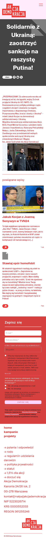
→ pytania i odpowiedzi (18, 447)
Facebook (14, 77)
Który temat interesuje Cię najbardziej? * (23, 345)
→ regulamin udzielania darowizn (19, 458)
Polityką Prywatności (12, 414)
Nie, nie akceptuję (14, 389)
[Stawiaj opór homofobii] (5, 255)
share (7, 77)
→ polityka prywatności (18, 464)
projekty (10, 436)
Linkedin (17, 77)
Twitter (21, 77)
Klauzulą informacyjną (29, 412)
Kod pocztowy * (12, 338)
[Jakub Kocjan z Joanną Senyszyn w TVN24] (23, 199)
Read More (5, 247)
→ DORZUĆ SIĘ (12, 477)
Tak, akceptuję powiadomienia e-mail (21, 386)
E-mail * (9, 331)
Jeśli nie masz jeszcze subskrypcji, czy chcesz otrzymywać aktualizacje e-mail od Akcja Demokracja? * (22, 380)
